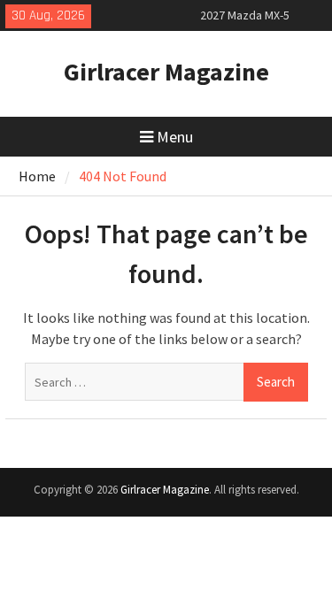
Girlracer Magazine (166, 72)
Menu (175, 136)
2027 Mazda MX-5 (245, 15)
